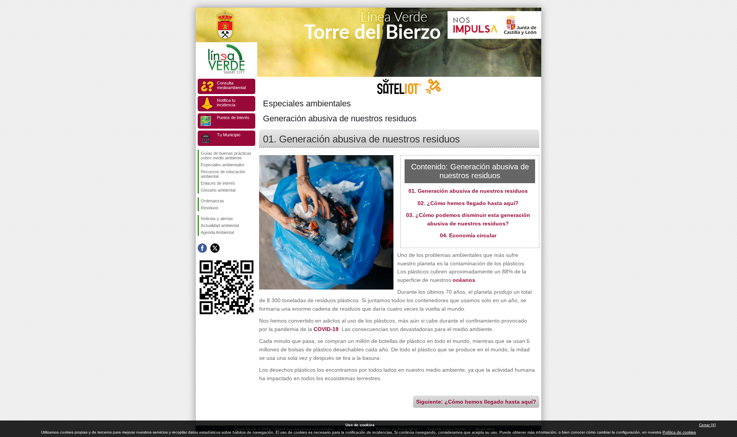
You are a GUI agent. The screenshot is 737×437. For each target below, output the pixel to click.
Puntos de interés (233, 117)
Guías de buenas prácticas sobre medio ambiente (226, 155)
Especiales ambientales (223, 164)
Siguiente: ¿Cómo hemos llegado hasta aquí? (476, 402)
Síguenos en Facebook (202, 248)
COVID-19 (326, 329)
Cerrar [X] (707, 425)
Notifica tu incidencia (226, 102)
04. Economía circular (468, 235)
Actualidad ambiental (220, 225)
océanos (464, 280)
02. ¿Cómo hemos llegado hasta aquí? (468, 203)
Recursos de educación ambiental (223, 174)
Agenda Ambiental (217, 232)
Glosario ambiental (218, 190)
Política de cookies (679, 432)
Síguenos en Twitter (215, 248)
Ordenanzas (212, 201)
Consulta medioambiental (231, 85)
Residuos (209, 207)
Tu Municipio (228, 134)
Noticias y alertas (217, 218)
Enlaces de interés (218, 183)
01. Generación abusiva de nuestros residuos (468, 191)
